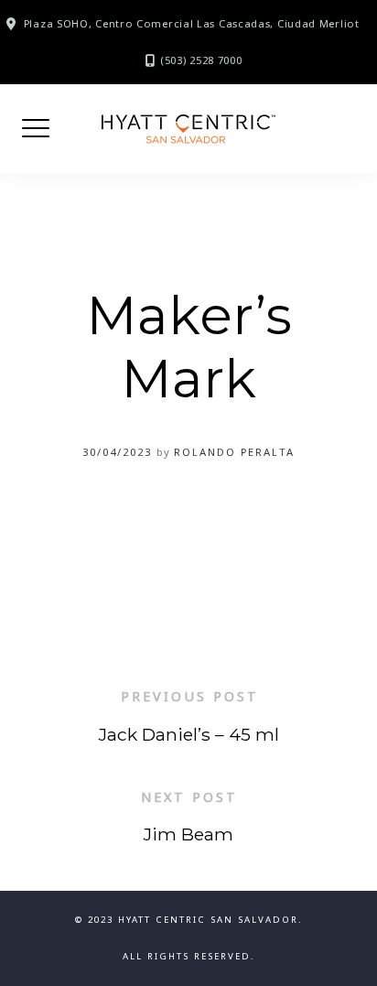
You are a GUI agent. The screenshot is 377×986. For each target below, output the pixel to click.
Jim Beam (188, 834)
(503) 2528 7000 (201, 60)
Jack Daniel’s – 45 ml (189, 734)
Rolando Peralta (234, 452)
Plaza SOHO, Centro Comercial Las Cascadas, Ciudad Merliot (192, 23)
